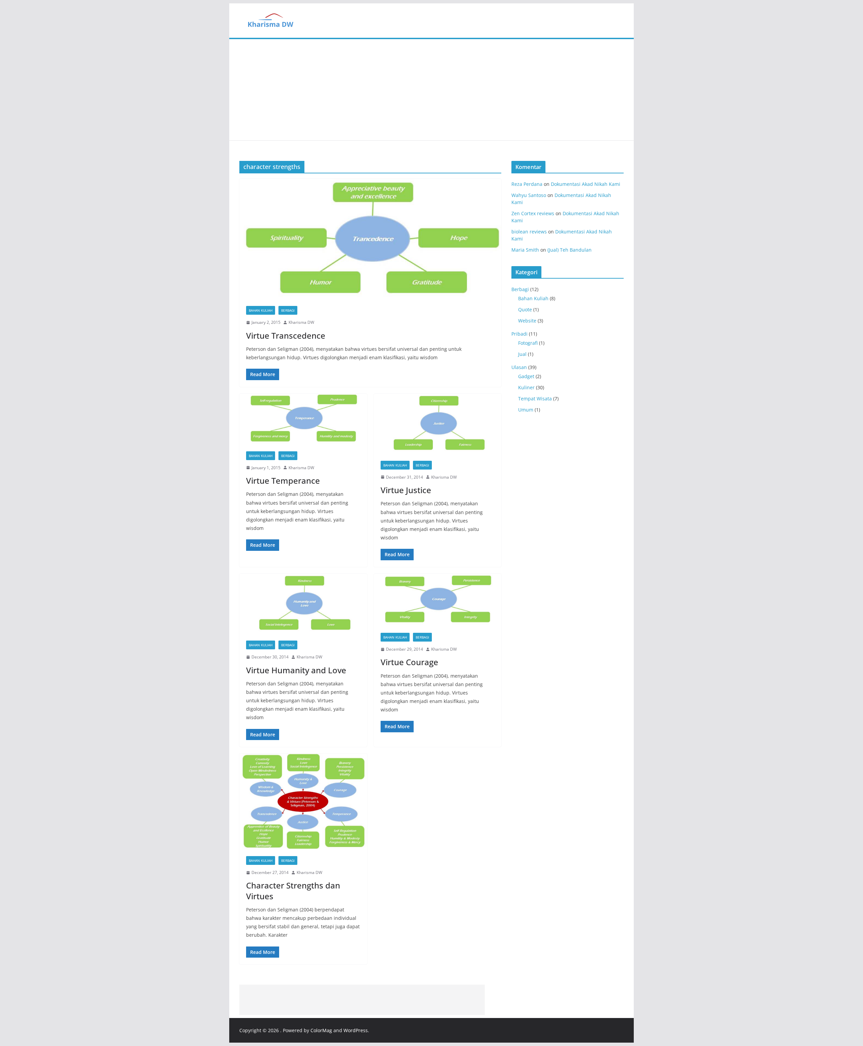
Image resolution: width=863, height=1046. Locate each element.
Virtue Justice (406, 490)
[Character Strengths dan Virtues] (303, 801)
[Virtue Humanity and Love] (303, 604)
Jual (522, 354)
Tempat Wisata (535, 398)
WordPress (356, 1030)
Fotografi (528, 343)
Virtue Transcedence (285, 335)
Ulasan (519, 367)
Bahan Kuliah (260, 310)
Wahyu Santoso (528, 195)
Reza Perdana (526, 184)
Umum (525, 409)
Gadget (526, 376)
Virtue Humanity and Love (296, 670)
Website (527, 320)
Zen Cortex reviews (532, 213)
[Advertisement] (431, 90)
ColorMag (321, 1030)
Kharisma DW (301, 322)
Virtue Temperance (283, 480)
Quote (525, 309)
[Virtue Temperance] (303, 419)
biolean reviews (529, 231)
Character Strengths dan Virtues (293, 890)
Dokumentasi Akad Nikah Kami (585, 184)
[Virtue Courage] (438, 600)
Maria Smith (525, 250)
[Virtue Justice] (438, 424)
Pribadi (519, 334)
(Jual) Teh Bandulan (569, 250)
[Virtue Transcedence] (370, 239)
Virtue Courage (409, 662)
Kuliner (526, 387)
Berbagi (288, 310)
